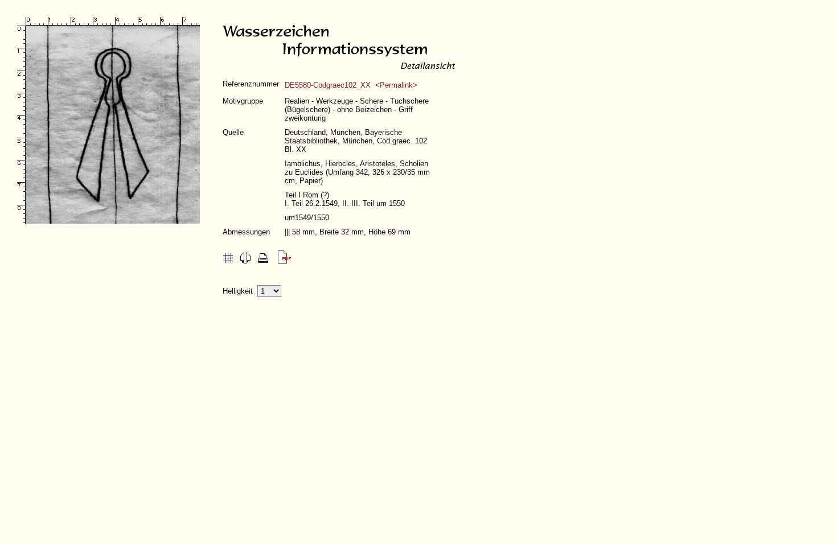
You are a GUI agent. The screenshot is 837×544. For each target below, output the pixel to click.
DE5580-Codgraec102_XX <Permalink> (351, 85)
